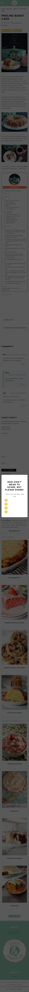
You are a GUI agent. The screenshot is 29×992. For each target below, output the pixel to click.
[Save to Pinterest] (6, 508)
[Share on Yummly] (6, 511)
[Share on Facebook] (6, 500)
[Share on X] (6, 504)
